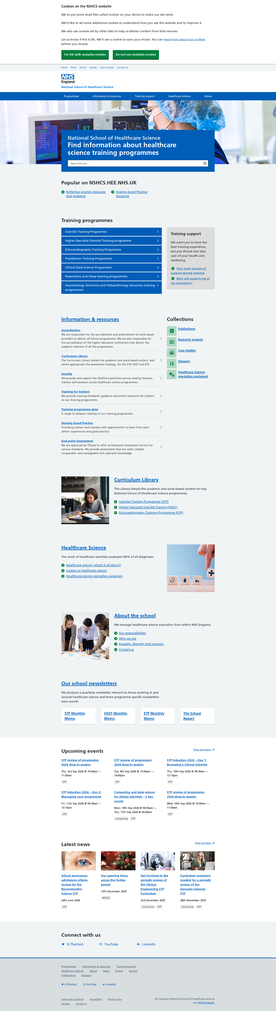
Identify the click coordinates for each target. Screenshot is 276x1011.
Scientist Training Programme (86, 232)
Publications (68, 975)
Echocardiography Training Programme (93, 249)
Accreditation (70, 330)
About (208, 96)
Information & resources (107, 96)
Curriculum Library (74, 356)
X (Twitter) (75, 944)
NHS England (206, 1002)
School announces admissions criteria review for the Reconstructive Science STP (74, 884)
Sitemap (65, 1003)
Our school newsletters (89, 683)
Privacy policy (115, 999)
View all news (203, 843)
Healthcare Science (179, 96)
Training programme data (79, 409)
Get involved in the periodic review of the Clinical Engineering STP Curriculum (154, 884)
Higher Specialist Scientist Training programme (98, 240)
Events (83, 67)
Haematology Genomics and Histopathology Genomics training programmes (110, 287)
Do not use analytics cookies (136, 54)
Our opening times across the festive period (114, 880)
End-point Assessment (77, 441)
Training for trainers (75, 392)
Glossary (86, 975)
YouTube (111, 944)
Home (64, 67)
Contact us (122, 67)
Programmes (71, 96)
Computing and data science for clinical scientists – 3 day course (134, 796)
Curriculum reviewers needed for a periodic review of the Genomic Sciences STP (195, 884)
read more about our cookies (184, 39)
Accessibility (96, 999)
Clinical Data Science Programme (88, 267)
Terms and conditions (72, 999)
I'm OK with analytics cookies (85, 54)
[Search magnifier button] (205, 163)
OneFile (66, 374)
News (73, 67)
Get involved (107, 67)
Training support (145, 96)
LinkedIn (149, 944)
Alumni (93, 67)
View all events (202, 749)
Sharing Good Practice (77, 423)
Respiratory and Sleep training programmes (96, 276)
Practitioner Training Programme (88, 258)
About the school (135, 616)
